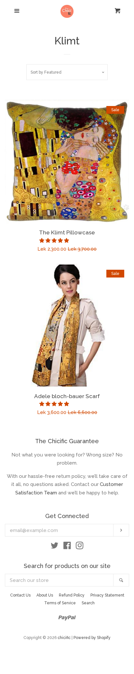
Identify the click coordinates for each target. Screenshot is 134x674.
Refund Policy (72, 595)
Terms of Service (60, 603)
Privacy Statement (107, 595)
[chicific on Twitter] (55, 547)
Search (88, 603)
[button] (54, 240)
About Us (44, 595)
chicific (64, 637)
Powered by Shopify (92, 637)
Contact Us (20, 595)
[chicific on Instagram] (80, 547)
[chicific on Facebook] (67, 547)
